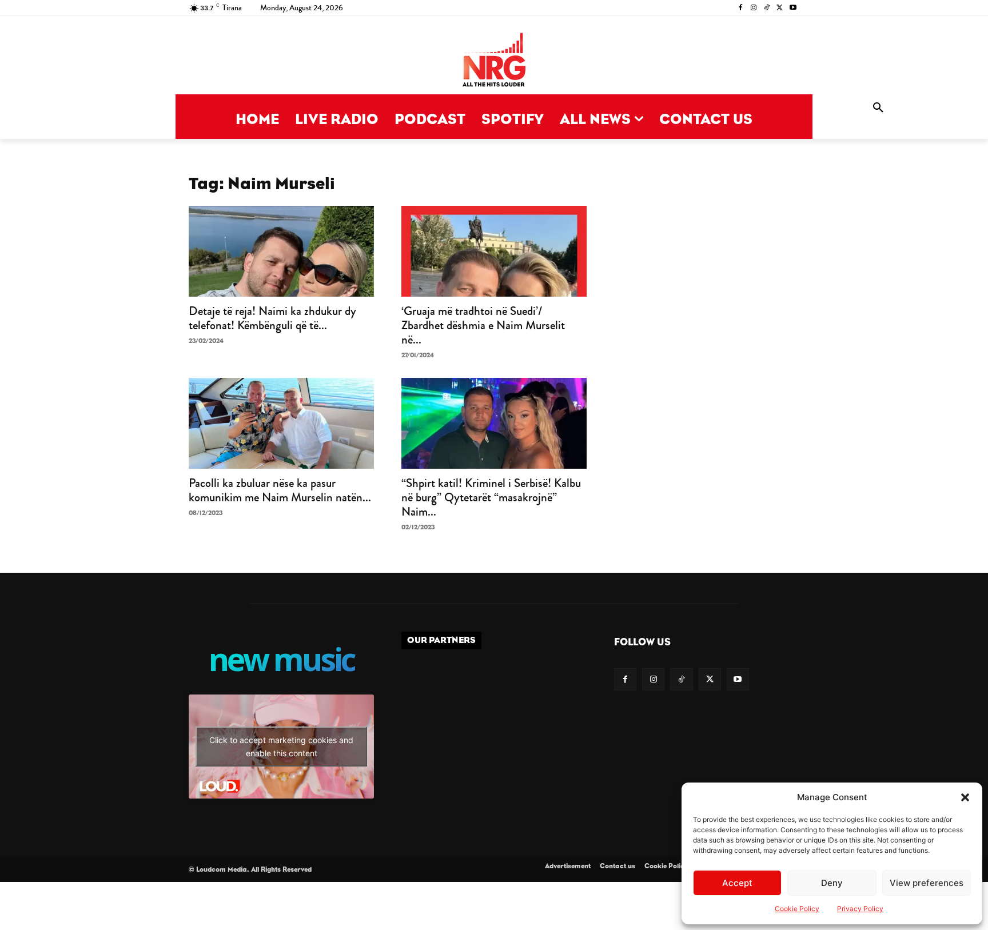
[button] (965, 797)
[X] (779, 8)
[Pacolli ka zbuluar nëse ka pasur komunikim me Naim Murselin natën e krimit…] (281, 423)
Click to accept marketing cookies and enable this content (281, 746)
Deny (832, 882)
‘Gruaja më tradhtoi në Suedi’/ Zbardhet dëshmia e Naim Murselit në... (483, 325)
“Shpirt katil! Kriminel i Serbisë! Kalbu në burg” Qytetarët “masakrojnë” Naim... (491, 497)
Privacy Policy (860, 908)
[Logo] (494, 60)
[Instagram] (753, 8)
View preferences (926, 882)
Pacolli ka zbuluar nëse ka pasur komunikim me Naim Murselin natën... (280, 490)
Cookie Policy (797, 908)
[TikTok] (767, 8)
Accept (737, 882)
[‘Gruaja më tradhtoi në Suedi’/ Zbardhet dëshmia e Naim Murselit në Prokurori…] (494, 251)
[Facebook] (740, 8)
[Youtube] (792, 8)
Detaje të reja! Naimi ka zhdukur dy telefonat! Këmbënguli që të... (272, 318)
